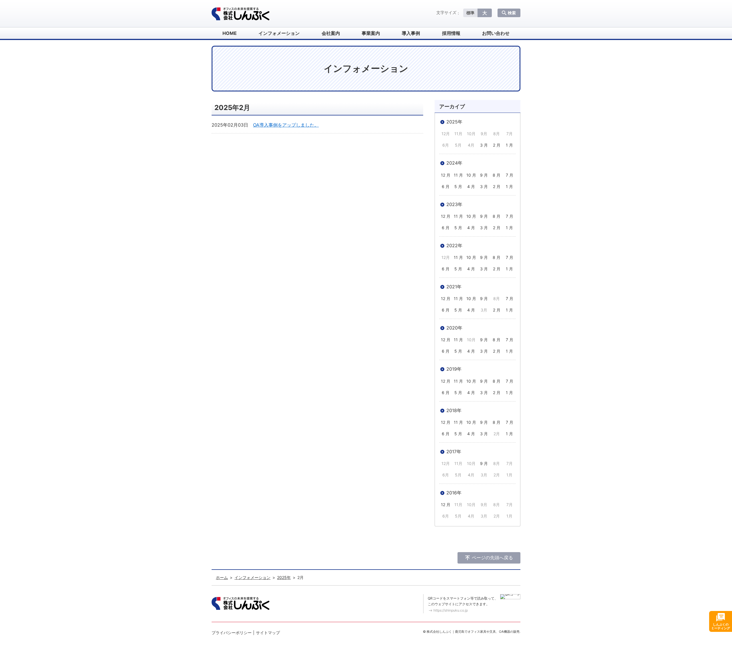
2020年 (454, 328)
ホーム (222, 577)
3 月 (484, 145)
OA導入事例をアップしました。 (286, 125)
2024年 (454, 163)
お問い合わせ (496, 33)
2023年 (454, 204)
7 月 (509, 175)
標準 (470, 12)
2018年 (454, 410)
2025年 (454, 122)
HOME (229, 33)
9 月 (484, 175)
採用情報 (451, 33)
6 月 (445, 186)
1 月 (509, 145)
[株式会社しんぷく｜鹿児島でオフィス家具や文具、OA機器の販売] (240, 14)
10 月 (471, 175)
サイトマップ (268, 632)
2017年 (453, 451)
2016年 (454, 493)
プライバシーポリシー (232, 632)
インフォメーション (279, 33)
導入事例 (411, 33)
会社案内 (331, 33)
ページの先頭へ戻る (492, 557)
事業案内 (371, 33)
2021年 (454, 286)
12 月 (445, 175)
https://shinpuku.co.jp (450, 610)
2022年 (454, 245)
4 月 (471, 186)
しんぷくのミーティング (720, 626)
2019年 (454, 369)
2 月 (496, 145)
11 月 (458, 175)
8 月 (496, 175)
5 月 (458, 186)
